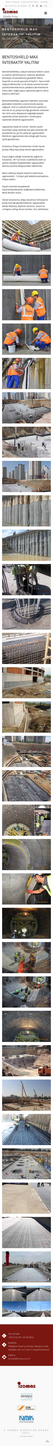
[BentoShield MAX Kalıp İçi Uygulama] (26, 648)
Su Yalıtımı (10, 38)
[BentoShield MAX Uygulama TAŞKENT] (26, 1060)
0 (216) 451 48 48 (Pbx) (17, 6)
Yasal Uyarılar (12, 2)
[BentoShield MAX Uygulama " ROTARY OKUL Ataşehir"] (26, 407)
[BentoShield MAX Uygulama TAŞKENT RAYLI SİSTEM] (26, 1198)
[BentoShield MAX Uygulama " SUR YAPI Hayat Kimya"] (26, 510)
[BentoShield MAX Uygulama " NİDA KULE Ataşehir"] (26, 235)
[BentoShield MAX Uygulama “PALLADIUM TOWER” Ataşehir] (26, 751)
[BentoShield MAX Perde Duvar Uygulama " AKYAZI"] (26, 682)
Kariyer (44, 2)
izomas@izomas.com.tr (19, 1358)
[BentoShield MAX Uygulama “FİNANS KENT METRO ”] (26, 820)
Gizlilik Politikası (30, 2)
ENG (46, 6)
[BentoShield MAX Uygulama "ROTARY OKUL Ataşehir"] (26, 442)
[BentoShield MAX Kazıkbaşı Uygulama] (26, 579)
